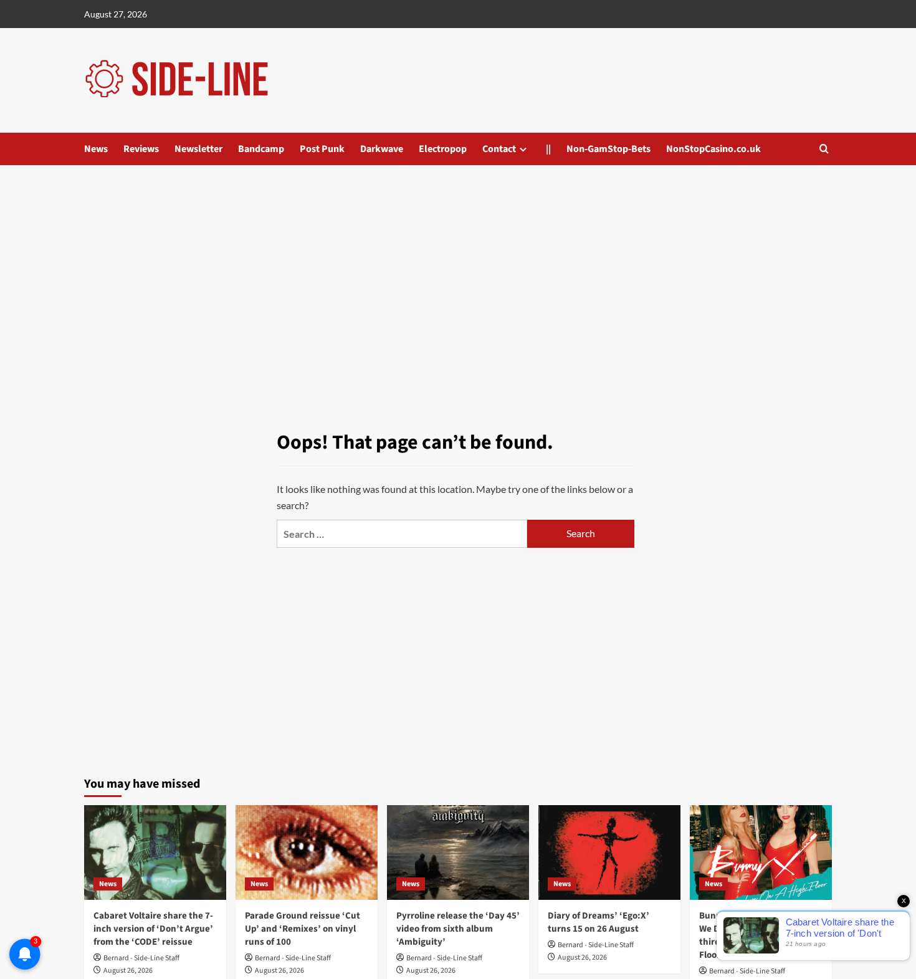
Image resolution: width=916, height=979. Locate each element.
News (96, 149)
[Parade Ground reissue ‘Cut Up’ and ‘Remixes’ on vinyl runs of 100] (307, 852)
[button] (824, 149)
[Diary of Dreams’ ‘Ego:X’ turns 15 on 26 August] (609, 852)
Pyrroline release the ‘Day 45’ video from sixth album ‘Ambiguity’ (458, 928)
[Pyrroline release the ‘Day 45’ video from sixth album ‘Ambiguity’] (458, 852)
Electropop (443, 149)
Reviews (141, 149)
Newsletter (198, 149)
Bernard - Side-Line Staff (141, 958)
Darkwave (381, 149)
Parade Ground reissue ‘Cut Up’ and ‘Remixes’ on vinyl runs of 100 (302, 928)
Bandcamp (261, 149)
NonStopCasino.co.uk (713, 149)
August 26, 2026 (128, 970)
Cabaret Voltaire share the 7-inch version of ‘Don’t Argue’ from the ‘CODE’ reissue (153, 928)
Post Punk (322, 149)
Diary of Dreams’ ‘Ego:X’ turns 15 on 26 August (598, 922)
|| (548, 149)
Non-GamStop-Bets (608, 149)
